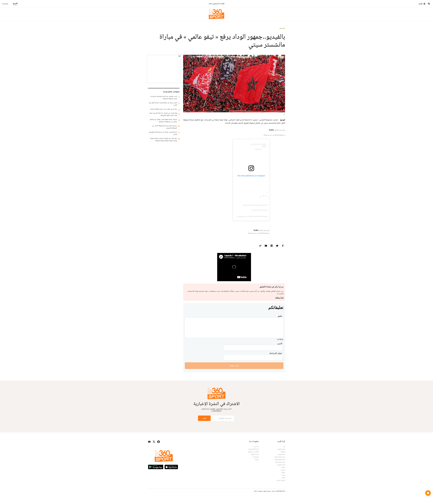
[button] (428, 493)
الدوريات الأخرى (281, 480)
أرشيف (257, 459)
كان (284, 446)
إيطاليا (283, 472)
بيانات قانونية (255, 454)
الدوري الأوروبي (281, 464)
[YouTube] (149, 442)
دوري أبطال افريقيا (279, 457)
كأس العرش (281, 454)
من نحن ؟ (256, 446)
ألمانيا (283, 477)
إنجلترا (283, 467)
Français (5, 4)
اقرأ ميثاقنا (279, 298)
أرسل (204, 418)
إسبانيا (283, 470)
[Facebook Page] (158, 442)
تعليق (280, 316)
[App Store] (171, 467)
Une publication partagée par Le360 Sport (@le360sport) (247, 216)
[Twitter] (154, 442)
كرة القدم (282, 28)
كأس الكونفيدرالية (280, 459)
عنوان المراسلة (275, 353)
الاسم (280, 343)
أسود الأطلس (281, 449)
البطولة (283, 451)
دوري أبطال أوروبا (280, 462)
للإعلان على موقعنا (253, 451)
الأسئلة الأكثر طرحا (253, 449)
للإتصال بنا (256, 457)
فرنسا (283, 475)
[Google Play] (155, 467)
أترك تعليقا (234, 365)
